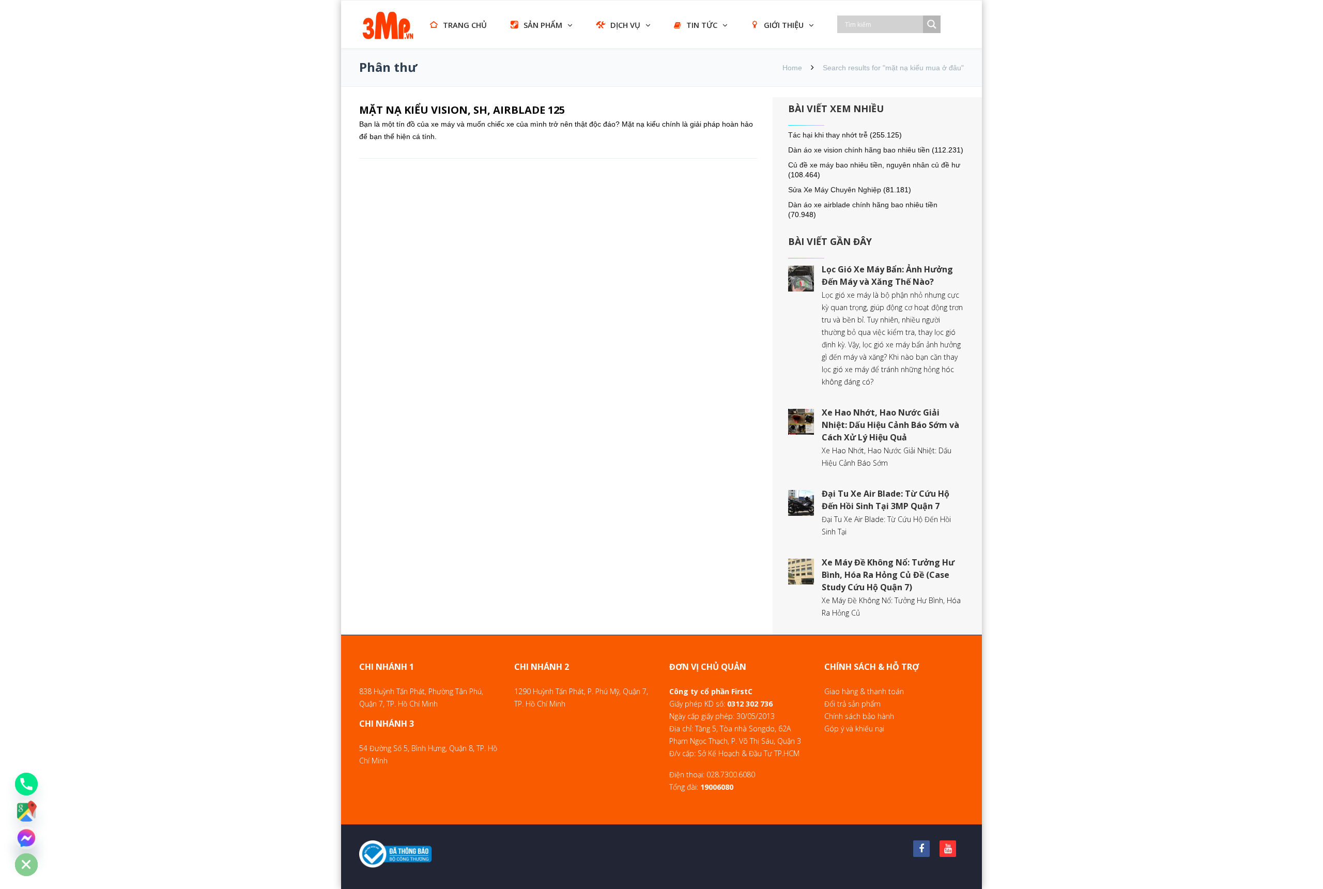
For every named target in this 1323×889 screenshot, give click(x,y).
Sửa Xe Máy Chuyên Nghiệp (834, 190)
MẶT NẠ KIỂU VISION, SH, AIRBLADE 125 (462, 110)
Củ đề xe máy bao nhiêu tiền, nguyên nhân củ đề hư (874, 165)
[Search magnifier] (932, 24)
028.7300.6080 (730, 774)
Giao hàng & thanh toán (864, 691)
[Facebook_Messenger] (26, 837)
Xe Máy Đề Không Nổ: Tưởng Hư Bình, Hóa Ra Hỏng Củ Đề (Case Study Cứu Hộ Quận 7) (888, 575)
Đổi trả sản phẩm (852, 704)
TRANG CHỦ (465, 25)
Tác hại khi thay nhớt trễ (828, 135)
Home (792, 68)
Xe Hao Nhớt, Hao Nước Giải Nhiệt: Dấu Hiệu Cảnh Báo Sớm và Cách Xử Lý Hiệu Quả (890, 425)
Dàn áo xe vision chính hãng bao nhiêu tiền (859, 150)
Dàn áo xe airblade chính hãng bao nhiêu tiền (862, 205)
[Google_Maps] (26, 811)
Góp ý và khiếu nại (854, 728)
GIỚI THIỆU (784, 25)
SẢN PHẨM (543, 25)
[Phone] (26, 784)
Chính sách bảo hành (859, 716)
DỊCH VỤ (625, 25)
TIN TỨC (701, 25)
